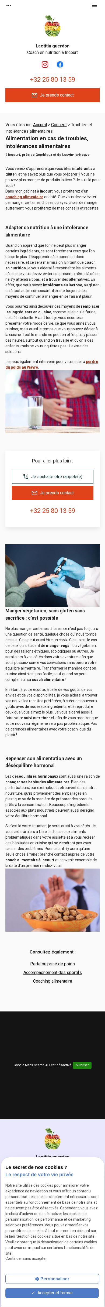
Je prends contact (52, 95)
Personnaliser (54, 1278)
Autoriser (82, 1065)
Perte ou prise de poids (52, 963)
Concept (59, 124)
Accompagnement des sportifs (52, 972)
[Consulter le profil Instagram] (44, 64)
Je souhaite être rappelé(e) (52, 477)
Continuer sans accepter (26, 1258)
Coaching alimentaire (52, 981)
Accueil (40, 124)
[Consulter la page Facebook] (60, 64)
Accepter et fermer (54, 1292)
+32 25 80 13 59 (52, 79)
